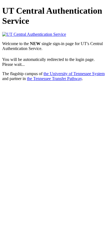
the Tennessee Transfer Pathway (54, 78)
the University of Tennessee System (74, 73)
